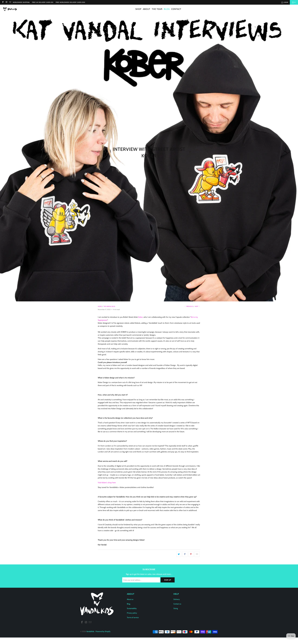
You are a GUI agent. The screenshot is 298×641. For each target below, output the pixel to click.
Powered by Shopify (103, 631)
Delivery (176, 599)
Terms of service (133, 617)
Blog (128, 604)
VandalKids (90, 631)
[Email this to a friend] (197, 554)
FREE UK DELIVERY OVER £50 (42, 2)
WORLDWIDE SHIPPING (21, 2)
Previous (189, 306)
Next (197, 306)
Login (286, 2)
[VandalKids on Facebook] (3, 2)
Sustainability (132, 608)
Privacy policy (132, 613)
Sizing (175, 608)
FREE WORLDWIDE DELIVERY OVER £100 (70, 2)
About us (130, 599)
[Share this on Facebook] (184, 554)
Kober (140, 317)
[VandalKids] (10, 9)
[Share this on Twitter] (178, 554)
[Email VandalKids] (10, 2)
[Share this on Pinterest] (190, 554)
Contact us (177, 604)
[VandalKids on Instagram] (6, 2)
